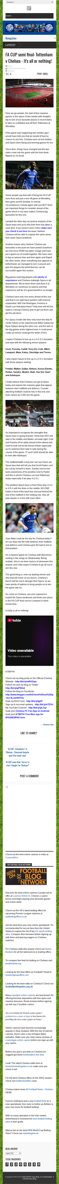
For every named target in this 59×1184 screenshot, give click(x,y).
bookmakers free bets (33, 1055)
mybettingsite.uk (30, 1133)
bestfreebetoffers (23, 1081)
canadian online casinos (23, 995)
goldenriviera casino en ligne (17, 1016)
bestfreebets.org (13, 963)
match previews (19, 68)
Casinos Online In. (22, 896)
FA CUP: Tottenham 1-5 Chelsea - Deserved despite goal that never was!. (17, 752)
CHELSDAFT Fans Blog (30, 1177)
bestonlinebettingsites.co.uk (19, 1066)
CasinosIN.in (11, 857)
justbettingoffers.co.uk (16, 916)
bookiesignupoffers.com (17, 975)
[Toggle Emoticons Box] (7, 786)
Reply (9, 66)
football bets (40, 1101)
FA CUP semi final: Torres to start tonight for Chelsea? (17, 763)
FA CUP (10, 68)
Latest (10, 45)
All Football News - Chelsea (39, 1089)
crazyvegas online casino (17, 1040)
